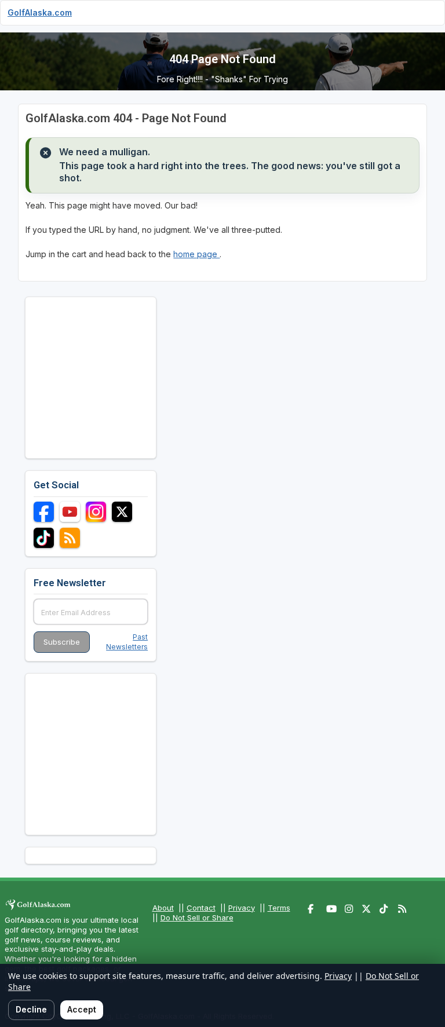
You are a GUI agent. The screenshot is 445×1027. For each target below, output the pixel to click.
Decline (31, 1009)
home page (196, 254)
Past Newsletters (127, 642)
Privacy (241, 907)
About (163, 907)
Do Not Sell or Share (197, 917)
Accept (81, 1009)
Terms (279, 907)
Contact (201, 907)
